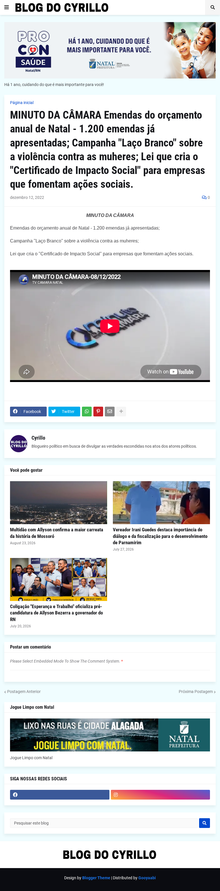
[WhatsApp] (87, 411)
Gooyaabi (147, 878)
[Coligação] (58, 579)
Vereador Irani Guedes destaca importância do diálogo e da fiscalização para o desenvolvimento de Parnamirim (160, 536)
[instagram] (160, 795)
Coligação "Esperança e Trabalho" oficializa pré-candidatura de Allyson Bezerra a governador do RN (56, 613)
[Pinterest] (98, 411)
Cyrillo (38, 438)
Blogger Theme (96, 878)
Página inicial (22, 103)
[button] (6, 7)
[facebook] (59, 795)
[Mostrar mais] (121, 411)
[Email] (110, 411)
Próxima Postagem (196, 691)
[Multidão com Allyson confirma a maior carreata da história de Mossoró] (58, 502)
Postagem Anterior (24, 691)
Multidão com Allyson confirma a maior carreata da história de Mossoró (56, 533)
